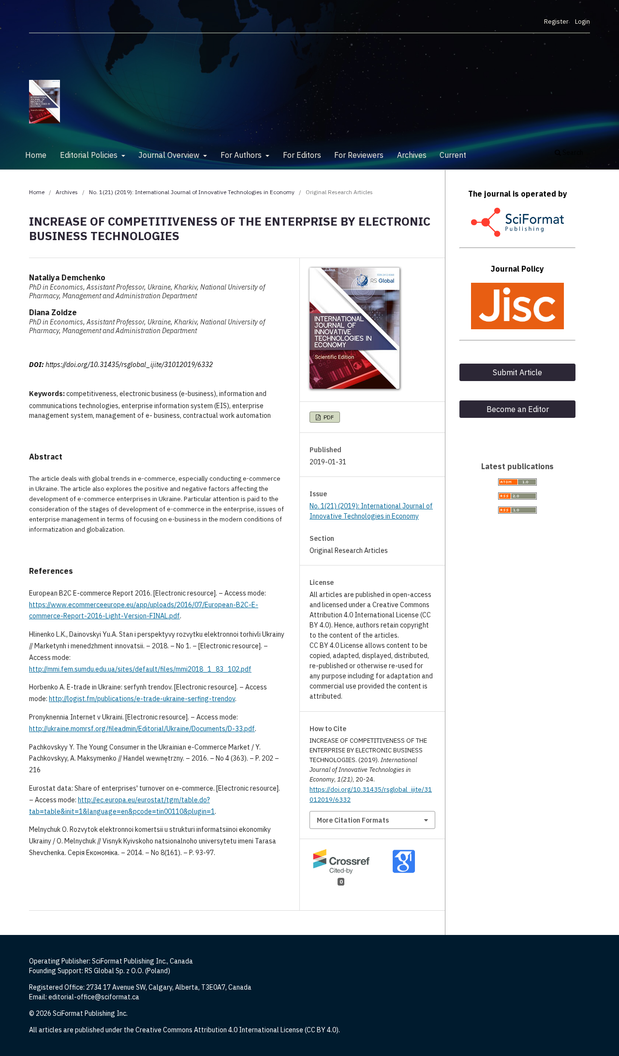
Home (35, 155)
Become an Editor (517, 409)
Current (453, 155)
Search (572, 152)
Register (556, 21)
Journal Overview (169, 155)
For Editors (302, 155)
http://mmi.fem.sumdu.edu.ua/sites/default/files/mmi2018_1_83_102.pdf (140, 669)
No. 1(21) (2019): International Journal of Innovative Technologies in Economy (192, 192)
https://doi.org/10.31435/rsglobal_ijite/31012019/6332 (129, 364)
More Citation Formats (353, 820)
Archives (412, 155)
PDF (328, 417)
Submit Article (517, 372)
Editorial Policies (89, 155)
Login (582, 21)
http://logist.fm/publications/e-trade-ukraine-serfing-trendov (142, 698)
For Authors (242, 155)
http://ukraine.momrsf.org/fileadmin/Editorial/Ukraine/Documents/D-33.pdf (142, 728)
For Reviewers (358, 155)
